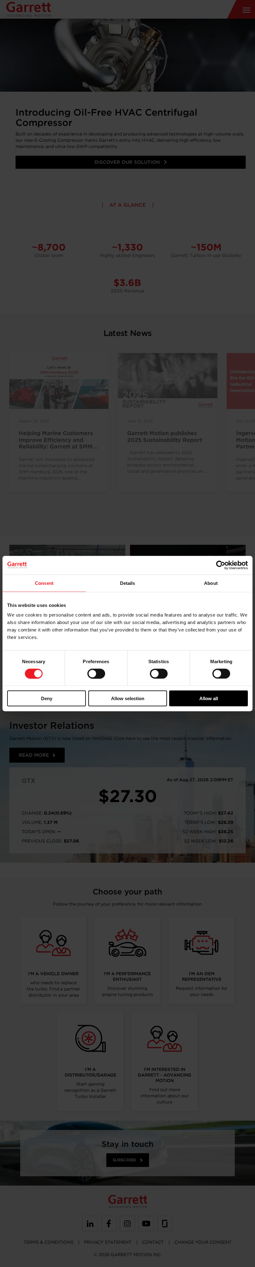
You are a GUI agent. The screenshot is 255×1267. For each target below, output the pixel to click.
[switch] (96, 673)
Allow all (208, 698)
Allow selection (127, 698)
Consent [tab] (44, 582)
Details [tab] (127, 582)
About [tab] (211, 582)
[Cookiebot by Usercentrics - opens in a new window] (220, 565)
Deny (46, 698)
